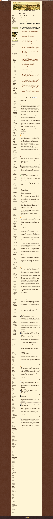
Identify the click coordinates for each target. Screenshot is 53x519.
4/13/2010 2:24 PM (23, 392)
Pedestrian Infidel (13, 455)
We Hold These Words (14, 183)
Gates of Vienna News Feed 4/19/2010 (14, 164)
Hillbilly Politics (13, 411)
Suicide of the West (13, 487)
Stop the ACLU (13, 486)
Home (30, 431)
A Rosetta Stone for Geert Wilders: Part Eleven (15, 221)
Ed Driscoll (12, 386)
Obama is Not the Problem (15, 297)
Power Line (12, 465)
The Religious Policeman (14, 472)
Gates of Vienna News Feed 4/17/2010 (14, 179)
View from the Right (13, 501)
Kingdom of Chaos (13, 426)
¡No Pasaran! (13, 445)
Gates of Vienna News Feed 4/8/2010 (14, 282)
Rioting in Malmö (15, 76)
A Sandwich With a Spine (15, 88)
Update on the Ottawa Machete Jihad (15, 315)
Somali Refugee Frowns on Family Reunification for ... (15, 287)
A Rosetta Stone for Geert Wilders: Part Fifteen (15, 110)
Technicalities (13, 490)
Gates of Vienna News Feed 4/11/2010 (14, 250)
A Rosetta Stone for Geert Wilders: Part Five (15, 317)
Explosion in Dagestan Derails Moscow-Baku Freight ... (15, 332)
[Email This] (33, 97)
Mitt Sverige (13, 441)
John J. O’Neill (13, 18)
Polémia (12, 459)
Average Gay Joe (13, 359)
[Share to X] (35, 97)
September (14, 53)
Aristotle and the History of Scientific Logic (15, 216)
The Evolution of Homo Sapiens (15, 199)
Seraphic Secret (13, 480)
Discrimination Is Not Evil (15, 166)
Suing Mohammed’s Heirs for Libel (15, 157)
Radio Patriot (13, 468)
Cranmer (12, 379)
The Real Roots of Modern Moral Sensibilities (15, 237)
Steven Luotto (23, 174)
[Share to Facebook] (36, 97)
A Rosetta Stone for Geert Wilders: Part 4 (15, 335)
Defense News (13, 382)
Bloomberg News (13, 364)
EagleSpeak (12, 388)
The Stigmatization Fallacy (15, 256)
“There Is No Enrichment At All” (15, 229)
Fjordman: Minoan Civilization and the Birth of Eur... (15, 161)
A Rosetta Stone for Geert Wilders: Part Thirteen (15, 175)
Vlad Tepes (12, 502)
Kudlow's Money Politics (14, 428)
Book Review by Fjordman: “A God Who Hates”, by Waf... (15, 309)
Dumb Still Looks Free (13, 387)
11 (39, 364)
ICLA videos (13, 416)
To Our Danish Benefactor (14, 300)
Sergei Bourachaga (14, 21)
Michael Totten (13, 495)
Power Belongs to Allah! (15, 231)
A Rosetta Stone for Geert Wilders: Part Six (15, 305)
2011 (13, 47)
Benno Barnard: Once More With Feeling (15, 280)
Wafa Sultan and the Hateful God (15, 120)
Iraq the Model (13, 421)
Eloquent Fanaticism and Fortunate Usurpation (15, 102)
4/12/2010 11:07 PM (23, 162)
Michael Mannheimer (14, 23)
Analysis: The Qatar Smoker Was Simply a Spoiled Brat (15, 226)
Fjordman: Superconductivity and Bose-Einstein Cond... (15, 133)
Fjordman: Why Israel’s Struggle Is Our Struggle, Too (15, 242)
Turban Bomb (13, 497)
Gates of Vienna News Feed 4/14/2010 (14, 213)
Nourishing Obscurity (13, 446)
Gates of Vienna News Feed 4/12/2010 (14, 235)
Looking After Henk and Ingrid (15, 127)
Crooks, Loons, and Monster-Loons (15, 177)
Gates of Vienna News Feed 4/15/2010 (14, 207)
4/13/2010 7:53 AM (23, 263)
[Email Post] (32, 97)
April (13, 59)
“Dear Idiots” (14, 103)
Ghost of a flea (13, 404)
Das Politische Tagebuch (14, 463)
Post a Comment (22, 428)
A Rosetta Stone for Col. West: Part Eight (15, 195)
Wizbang (12, 508)
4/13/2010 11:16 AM (23, 362)
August (14, 54)
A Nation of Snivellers (14, 90)
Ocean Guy (12, 448)
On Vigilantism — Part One (15, 322)
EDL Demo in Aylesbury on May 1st (15, 185)
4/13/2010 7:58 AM (23, 329)
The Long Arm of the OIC (15, 181)
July (13, 55)
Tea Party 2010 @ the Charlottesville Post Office (15, 204)
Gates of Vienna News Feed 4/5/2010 (14, 312)
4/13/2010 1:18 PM (23, 377)
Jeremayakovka (13, 422)
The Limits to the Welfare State (15, 201)
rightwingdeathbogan (13, 474)
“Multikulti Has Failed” (14, 307)
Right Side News (13, 473)
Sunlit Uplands (13, 488)
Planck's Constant (13, 458)
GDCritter (12, 401)
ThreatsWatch (13, 492)
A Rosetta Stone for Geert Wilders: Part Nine (15, 263)
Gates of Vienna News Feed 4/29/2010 (14, 70)
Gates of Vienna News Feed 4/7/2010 (14, 294)
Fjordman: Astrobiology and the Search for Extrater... (15, 218)
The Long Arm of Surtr (15, 192)
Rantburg (12, 469)
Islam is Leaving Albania (14, 254)
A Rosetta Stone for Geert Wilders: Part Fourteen (15, 150)
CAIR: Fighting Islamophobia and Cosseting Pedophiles (15, 170)
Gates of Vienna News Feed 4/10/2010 (14, 260)
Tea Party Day (14, 208)
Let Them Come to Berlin (15, 258)
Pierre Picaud (13, 24)
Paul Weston (13, 15)
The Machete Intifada (14, 321)
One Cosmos (13, 450)
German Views (13, 403)
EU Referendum (13, 390)
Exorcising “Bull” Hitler (15, 118)
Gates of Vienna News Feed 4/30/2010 (14, 61)
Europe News (13, 392)
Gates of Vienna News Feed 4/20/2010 (14, 155)
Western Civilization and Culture (14, 505)
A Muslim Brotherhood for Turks (15, 265)
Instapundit (12, 418)
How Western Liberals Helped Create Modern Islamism (15, 93)
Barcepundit (13, 360)
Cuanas (12, 381)
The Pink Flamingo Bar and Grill (14, 457)
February (14, 338)
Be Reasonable (14, 83)
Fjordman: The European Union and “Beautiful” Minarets (15, 188)
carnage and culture (13, 371)
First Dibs (14, 214)
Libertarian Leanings (13, 430)
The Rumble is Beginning (14, 77)
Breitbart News (13, 367)
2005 (13, 345)
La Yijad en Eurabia (13, 510)
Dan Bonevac (22, 164)
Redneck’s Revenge (13, 470)
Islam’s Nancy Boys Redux (15, 153)
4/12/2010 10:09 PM (23, 131)
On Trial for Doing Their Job (15, 129)
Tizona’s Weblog (13, 494)
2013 (13, 45)
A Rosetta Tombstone (14, 84)
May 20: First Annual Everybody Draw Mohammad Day (15, 122)
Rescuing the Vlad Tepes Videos (15, 167)
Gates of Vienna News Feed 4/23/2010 (14, 125)
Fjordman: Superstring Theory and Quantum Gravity (15, 74)
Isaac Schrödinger (13, 479)
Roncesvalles (13, 475)
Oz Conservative (13, 454)
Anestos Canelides (14, 22)
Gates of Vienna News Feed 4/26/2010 (14, 97)
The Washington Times (13, 503)
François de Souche (13, 398)
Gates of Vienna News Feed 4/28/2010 (14, 80)
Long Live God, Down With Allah (15, 299)
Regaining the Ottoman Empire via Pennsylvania (15, 245)
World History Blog (13, 509)
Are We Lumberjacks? (13, 357)
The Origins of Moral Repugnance (15, 267)
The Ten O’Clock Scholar (14, 491)
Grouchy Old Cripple (13, 407)
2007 (13, 343)
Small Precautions (13, 483)
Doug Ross (12, 476)
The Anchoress (13, 356)
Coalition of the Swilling (14, 376)
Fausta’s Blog (13, 393)
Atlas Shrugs (13, 358)
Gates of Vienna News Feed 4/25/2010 (14, 108)
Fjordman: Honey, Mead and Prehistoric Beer (15, 325)
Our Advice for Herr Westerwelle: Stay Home (15, 330)
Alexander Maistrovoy (14, 25)
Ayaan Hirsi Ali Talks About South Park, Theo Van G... (15, 105)
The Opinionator (13, 452)
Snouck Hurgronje (13, 484)
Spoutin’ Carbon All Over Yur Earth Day (15, 145)
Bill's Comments (13, 363)
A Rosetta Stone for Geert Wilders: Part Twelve (15, 210)
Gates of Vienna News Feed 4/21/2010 (14, 147)
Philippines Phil (13, 456)
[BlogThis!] (34, 97)
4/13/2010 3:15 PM (23, 414)
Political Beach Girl (13, 461)
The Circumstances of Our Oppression (15, 270)
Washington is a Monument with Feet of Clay (15, 159)
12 (39, 379)
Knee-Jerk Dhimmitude (14, 139)
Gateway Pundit (13, 400)
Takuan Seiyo (13, 17)
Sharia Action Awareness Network (14, 481)
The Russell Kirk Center (14, 477)
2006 (13, 344)
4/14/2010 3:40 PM (23, 427)
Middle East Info (13, 439)
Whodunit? (14, 63)
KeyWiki (12, 425)
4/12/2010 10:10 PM (23, 152)
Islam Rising (14, 62)
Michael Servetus (23, 133)
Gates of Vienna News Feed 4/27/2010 (14, 87)
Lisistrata (12, 432)
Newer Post (20, 431)
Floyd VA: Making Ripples (14, 396)
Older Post (39, 431)
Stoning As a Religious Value (15, 71)
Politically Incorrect (13, 462)
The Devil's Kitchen (13, 383)
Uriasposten (13, 499)
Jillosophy (12, 423)
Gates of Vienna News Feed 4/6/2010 (14, 303)
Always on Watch (13, 353)
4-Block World (13, 352)
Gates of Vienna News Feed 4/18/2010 (14, 173)
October (14, 52)
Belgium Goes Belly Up (15, 95)
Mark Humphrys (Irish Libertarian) (14, 415)
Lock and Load (13, 433)
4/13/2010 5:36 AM (23, 214)
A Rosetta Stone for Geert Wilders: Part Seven (15, 290)
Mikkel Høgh (13, 412)
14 (39, 394)
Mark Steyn (13, 485)
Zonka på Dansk (13, 512)
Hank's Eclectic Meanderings (14, 408)
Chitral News (13, 374)
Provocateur (13, 466)
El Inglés (12, 16)
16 (39, 416)
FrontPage (12, 399)
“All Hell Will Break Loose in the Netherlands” (15, 285)
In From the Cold (13, 417)
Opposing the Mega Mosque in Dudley (15, 319)
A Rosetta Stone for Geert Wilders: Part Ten (15, 252)
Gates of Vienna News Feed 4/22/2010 (14, 136)
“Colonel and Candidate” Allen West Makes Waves (15, 197)
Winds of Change (13, 506)
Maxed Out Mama (13, 437)
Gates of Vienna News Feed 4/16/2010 (14, 191)
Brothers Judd (13, 368)
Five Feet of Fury (13, 394)
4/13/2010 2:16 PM (23, 387)
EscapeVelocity (23, 155)
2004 (13, 346)
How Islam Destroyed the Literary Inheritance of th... (15, 142)
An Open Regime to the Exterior (15, 131)
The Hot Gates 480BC (13, 414)
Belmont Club (13, 361)
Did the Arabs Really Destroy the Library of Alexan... (15, 239)
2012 (13, 46)
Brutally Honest (13, 370)
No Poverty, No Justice (14, 99)
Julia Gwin (22, 331)
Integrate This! (14, 232)
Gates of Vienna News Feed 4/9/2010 (14, 273)
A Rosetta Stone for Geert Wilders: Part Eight (15, 277)
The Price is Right (15, 112)
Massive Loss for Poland (14, 268)
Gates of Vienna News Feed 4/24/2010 (14, 116)
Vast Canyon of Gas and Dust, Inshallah (15, 114)
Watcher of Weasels (13, 504)
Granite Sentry (13, 405)
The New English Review (14, 444)
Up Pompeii (13, 498)
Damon (22, 315)
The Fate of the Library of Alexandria (14, 248)
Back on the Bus (14, 151)
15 (39, 403)
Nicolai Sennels (13, 20)
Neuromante (13, 443)
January (14, 339)
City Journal (13, 375)
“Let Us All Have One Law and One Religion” (15, 275)
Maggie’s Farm (13, 434)
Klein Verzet (13, 427)
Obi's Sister (13, 447)
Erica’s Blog (13, 389)
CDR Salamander (13, 372)
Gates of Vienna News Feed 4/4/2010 (14, 327)
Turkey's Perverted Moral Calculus (15, 292)
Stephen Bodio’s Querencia (14, 365)
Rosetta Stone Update (14, 81)
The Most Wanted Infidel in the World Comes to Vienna (15, 67)
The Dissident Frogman (14, 385)
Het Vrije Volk (13, 410)
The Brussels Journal (13, 369)
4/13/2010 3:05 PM (23, 401)
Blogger (28, 517)
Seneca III (13, 19)
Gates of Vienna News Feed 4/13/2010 (14, 224)
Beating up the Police (14, 138)
